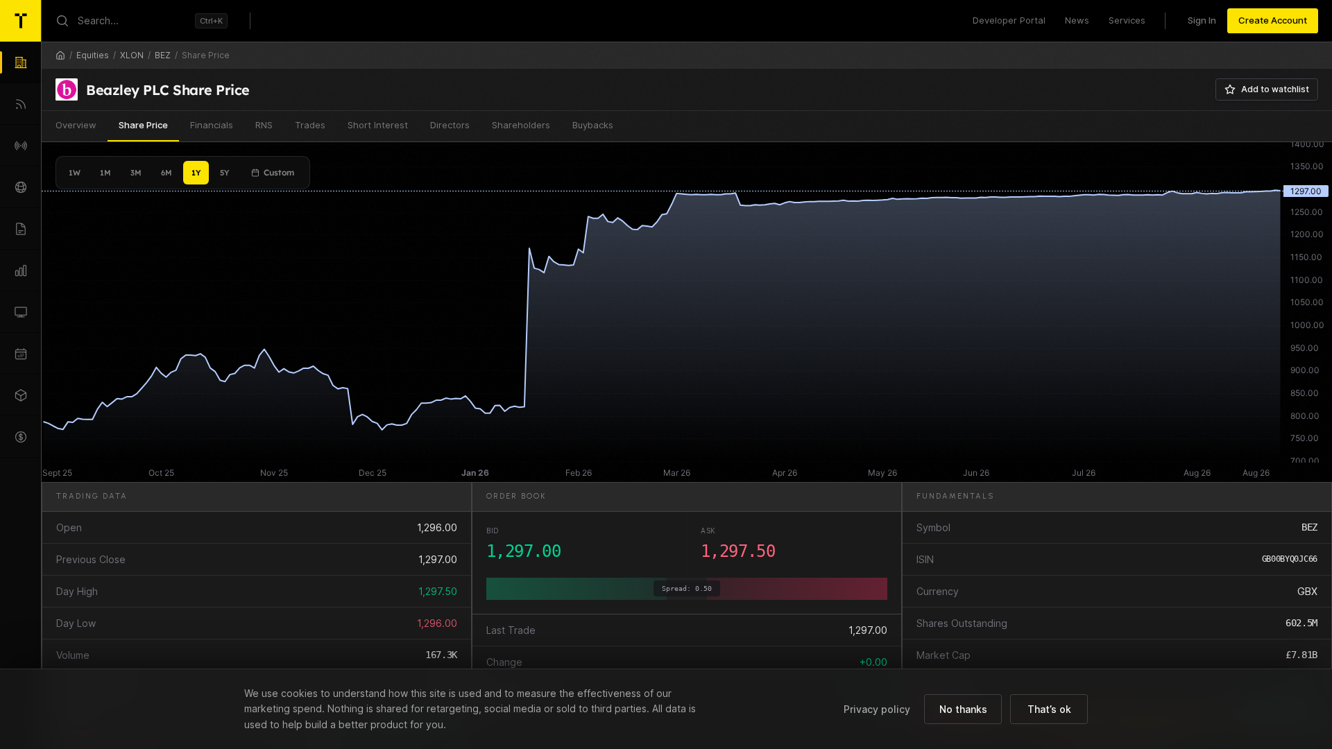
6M (166, 173)
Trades (310, 124)
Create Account (1272, 20)
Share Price (143, 124)
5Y (224, 173)
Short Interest (378, 124)
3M (136, 173)
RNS (264, 124)
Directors (450, 124)
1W (74, 173)
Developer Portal (1009, 20)
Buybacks (592, 124)
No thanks (963, 709)
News (1077, 20)
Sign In (1202, 20)
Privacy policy (877, 709)
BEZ (163, 55)
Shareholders (521, 124)
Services (1127, 20)
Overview (76, 124)
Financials (211, 124)
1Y (195, 173)
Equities (92, 55)
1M (105, 173)
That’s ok (1049, 709)
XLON (132, 55)
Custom (279, 172)
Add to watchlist (1275, 89)
